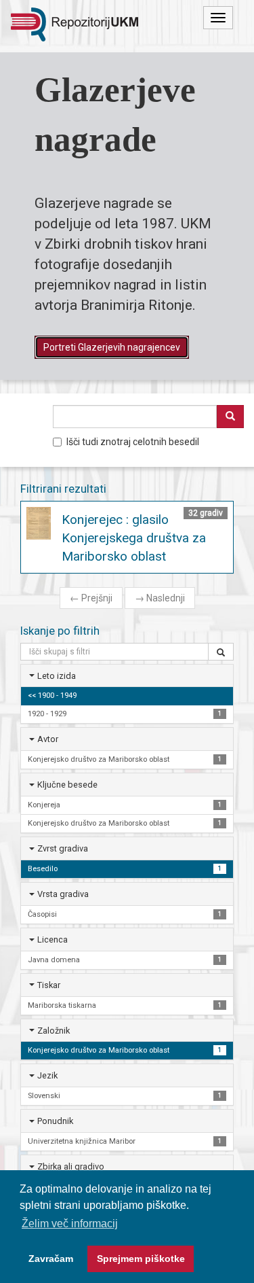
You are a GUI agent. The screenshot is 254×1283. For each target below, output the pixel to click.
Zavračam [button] (50, 1258)
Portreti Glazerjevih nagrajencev (111, 347)
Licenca (52, 939)
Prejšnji (91, 598)
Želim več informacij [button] (70, 1223)
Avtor (47, 739)
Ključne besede (67, 784)
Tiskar (48, 985)
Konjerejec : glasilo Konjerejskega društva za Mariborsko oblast (134, 538)
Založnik (53, 1030)
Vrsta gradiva (63, 894)
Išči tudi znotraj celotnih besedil (132, 441)
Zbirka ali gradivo (70, 1166)
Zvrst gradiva (62, 848)
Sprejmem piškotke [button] (141, 1258)
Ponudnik (55, 1121)
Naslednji (160, 598)
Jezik (47, 1075)
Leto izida (56, 676)
